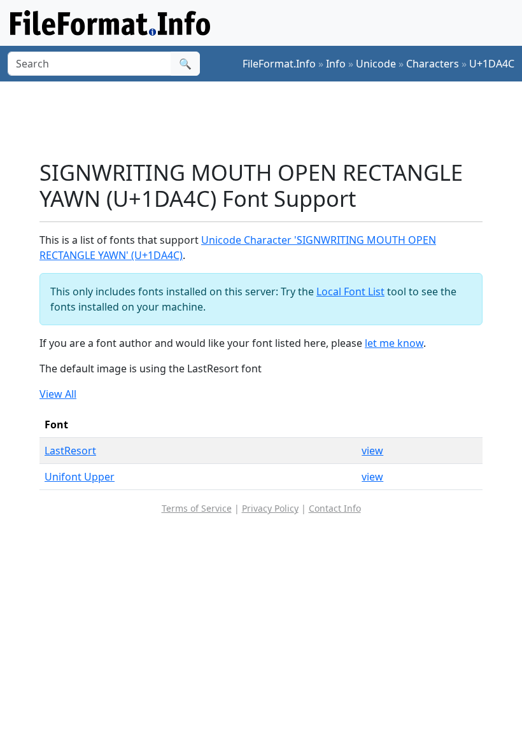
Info (336, 64)
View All (57, 394)
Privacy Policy (270, 508)
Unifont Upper (80, 477)
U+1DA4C (491, 64)
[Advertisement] (271, 120)
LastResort (70, 451)
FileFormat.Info (279, 64)
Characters (432, 64)
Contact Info (335, 508)
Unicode (376, 64)
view (372, 451)
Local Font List (350, 291)
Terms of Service (197, 508)
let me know (394, 343)
